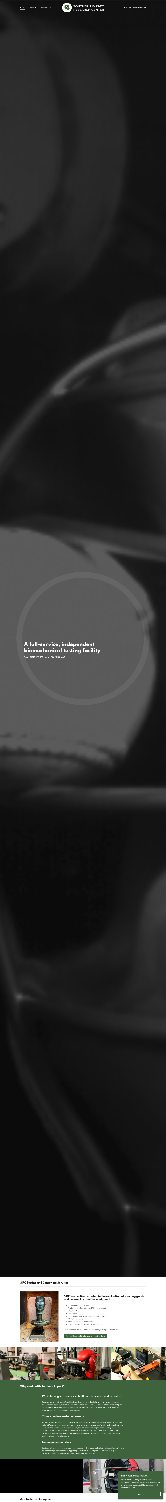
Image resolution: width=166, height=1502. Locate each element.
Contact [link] (32, 8)
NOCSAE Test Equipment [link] (135, 8)
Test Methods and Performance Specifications (85, 1336)
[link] (83, 7)
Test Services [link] (45, 8)
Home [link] (22, 8)
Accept (141, 1494)
